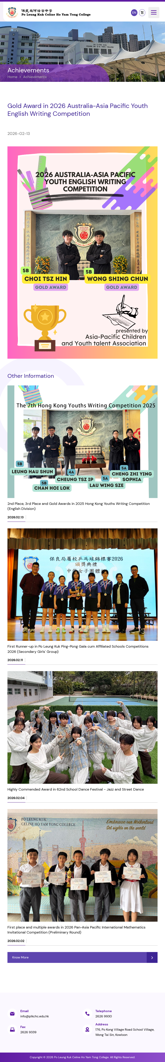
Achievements (35, 76)
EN (134, 12)
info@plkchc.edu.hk (34, 1016)
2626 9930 (103, 1016)
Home (12, 76)
